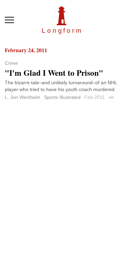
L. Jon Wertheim (22, 97)
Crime (11, 63)
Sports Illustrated (62, 97)
